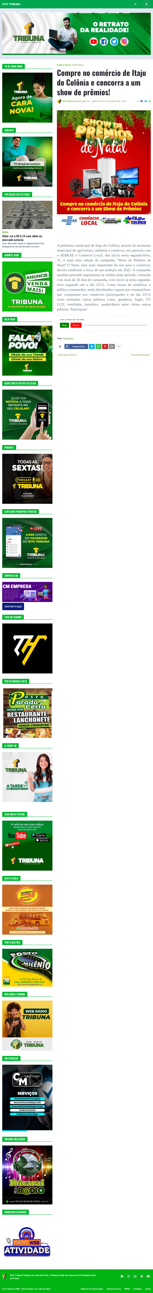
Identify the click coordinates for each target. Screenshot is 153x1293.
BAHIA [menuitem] (23, 12)
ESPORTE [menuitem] (35, 12)
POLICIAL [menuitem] (100, 12)
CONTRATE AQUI (13, 606)
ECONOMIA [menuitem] (86, 12)
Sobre (148, 1288)
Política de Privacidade (92, 1288)
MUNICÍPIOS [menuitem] (10, 12)
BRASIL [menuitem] (47, 12)
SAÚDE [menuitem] (126, 12)
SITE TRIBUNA (11, 4)
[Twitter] (145, 101)
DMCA (127, 1288)
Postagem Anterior (67, 354)
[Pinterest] (105, 346)
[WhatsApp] (150, 101)
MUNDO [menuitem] (59, 12)
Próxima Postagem (140, 354)
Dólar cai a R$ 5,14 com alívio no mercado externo (22, 237)
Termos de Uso (114, 1288)
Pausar (76, 325)
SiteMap (137, 1288)
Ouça (64, 325)
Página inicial (64, 65)
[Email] (112, 346)
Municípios (78, 65)
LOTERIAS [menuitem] (113, 12)
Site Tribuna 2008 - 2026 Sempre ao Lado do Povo (26, 1288)
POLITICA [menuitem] (71, 12)
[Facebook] (141, 101)
